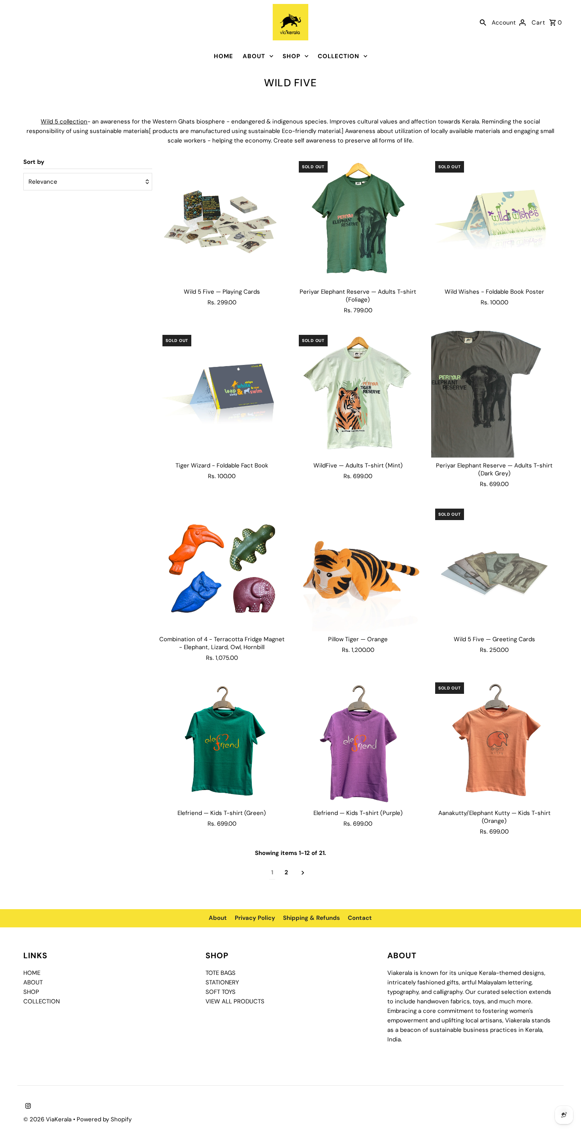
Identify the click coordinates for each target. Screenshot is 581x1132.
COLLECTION (338, 56)
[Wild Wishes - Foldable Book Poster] (494, 220)
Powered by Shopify (104, 1119)
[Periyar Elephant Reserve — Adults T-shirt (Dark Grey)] (494, 394)
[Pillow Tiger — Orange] (358, 568)
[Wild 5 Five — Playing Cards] (221, 220)
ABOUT (254, 56)
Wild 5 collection (64, 121)
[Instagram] (27, 1107)
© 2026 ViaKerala (48, 1119)
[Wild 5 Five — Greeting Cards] (494, 568)
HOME (223, 56)
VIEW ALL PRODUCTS (235, 1001)
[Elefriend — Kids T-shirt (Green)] (221, 741)
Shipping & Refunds (311, 918)
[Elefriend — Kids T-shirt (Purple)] (358, 741)
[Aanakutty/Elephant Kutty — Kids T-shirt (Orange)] (494, 741)
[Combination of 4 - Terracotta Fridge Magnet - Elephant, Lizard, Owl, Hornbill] (221, 568)
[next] (303, 872)
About (218, 918)
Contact (360, 918)
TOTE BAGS (221, 973)
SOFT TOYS (221, 992)
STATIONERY (222, 982)
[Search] (483, 22)
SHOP (291, 56)
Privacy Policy (255, 918)
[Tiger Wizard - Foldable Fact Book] (221, 394)
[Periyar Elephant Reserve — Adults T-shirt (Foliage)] (358, 220)
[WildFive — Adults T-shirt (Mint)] (358, 394)
